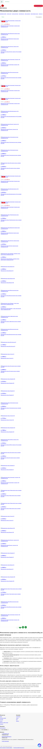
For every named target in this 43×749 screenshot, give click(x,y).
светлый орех (21, 13)
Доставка (1, 719)
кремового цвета (3, 13)
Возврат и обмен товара (4, 722)
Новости (17, 721)
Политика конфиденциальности (18, 747)
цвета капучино (15, 13)
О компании (18, 716)
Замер (1, 716)
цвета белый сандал (34, 13)
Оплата (1, 721)
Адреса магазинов (5, 741)
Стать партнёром (4, 729)
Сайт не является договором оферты (6, 747)
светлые (40, 13)
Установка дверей (3, 718)
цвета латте (9, 13)
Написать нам (4, 737)
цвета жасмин (27, 13)
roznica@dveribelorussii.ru (6, 736)
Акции (17, 718)
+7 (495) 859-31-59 (38, 5)
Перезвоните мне (5, 734)
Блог (17, 719)
